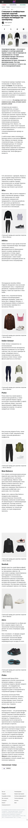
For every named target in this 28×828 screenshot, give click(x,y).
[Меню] (3, 1)
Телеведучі (4, 800)
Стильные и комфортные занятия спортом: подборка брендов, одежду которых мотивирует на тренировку (18, 7)
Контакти (16, 800)
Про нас (3, 791)
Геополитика (13, 4)
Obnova (22, 138)
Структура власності (6, 804)
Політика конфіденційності (20, 796)
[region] (14, 824)
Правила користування (19, 793)
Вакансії (3, 802)
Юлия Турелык (8, 22)
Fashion (3, 7)
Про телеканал (5, 798)
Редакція (4, 793)
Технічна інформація (18, 798)
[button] (4, 29)
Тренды (8, 7)
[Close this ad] (27, 820)
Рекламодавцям (17, 791)
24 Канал (4, 4)
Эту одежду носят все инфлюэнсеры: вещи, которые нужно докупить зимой (14, 101)
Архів (15, 802)
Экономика (23, 4)
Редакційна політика (6, 796)
